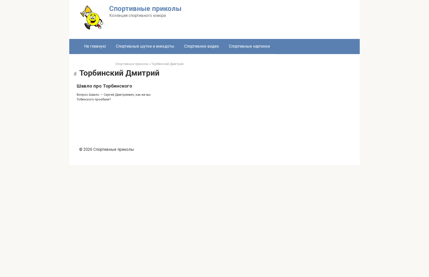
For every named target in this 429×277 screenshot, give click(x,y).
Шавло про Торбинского (104, 86)
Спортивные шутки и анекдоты (145, 46)
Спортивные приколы (145, 8)
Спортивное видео (201, 46)
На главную (95, 46)
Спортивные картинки (249, 46)
